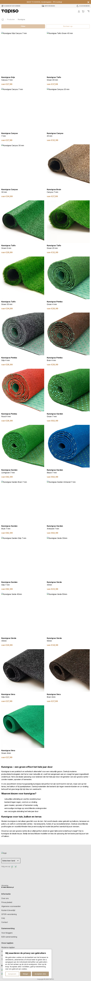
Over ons (5, 898)
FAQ (3, 918)
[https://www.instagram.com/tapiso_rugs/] (16, 866)
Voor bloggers (7, 933)
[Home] (2, 19)
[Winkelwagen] (83, 11)
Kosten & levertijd (8, 910)
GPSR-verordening (9, 914)
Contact (4, 922)
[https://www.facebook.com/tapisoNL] (12, 866)
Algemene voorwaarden (11, 906)
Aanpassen (12, 974)
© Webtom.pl (7, 887)
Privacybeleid (6, 902)
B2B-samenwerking (9, 937)
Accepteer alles (40, 974)
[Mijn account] (79, 11)
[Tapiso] (9, 11)
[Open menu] (88, 11)
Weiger (25, 974)
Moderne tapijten (8, 947)
